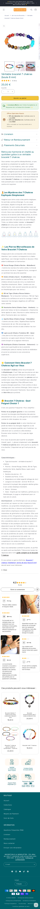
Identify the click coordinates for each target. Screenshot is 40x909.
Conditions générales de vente (20, 906)
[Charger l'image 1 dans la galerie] (9, 66)
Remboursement (9, 839)
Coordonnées (22, 903)
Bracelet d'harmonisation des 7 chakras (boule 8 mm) (29, 714)
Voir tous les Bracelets (18, 15)
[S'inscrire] (34, 864)
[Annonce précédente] (3, 3)
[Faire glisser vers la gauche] (2, 67)
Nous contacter (9, 843)
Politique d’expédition (11, 903)
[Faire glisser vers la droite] (38, 67)
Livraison (7, 834)
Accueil (7, 15)
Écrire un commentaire (18, 589)
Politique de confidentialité (24, 858)
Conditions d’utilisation (29, 900)
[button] (4, 10)
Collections (8, 805)
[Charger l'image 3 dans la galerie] (30, 66)
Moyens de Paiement (11, 814)
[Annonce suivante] (37, 3)
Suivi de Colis (8, 818)
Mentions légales (32, 903)
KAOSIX (13, 897)
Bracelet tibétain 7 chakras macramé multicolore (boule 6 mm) (10, 715)
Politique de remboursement (25, 897)
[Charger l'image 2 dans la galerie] (20, 66)
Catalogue (7, 809)
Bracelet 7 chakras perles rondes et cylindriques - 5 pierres (10, 747)
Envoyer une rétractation (12, 848)
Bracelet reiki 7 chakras (29, 745)
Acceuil (6, 800)
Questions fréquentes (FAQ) (14, 830)
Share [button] (5, 570)
